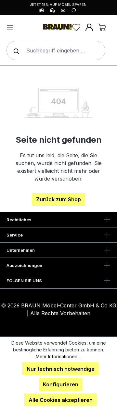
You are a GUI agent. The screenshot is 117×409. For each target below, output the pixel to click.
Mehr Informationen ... (59, 356)
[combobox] (55, 50)
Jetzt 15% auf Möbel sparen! (58, 4)
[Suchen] (15, 50)
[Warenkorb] (102, 27)
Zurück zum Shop (58, 199)
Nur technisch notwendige (61, 369)
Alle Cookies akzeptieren (61, 400)
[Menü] (10, 27)
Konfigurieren (60, 384)
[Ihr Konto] (89, 27)
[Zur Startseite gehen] (58, 27)
